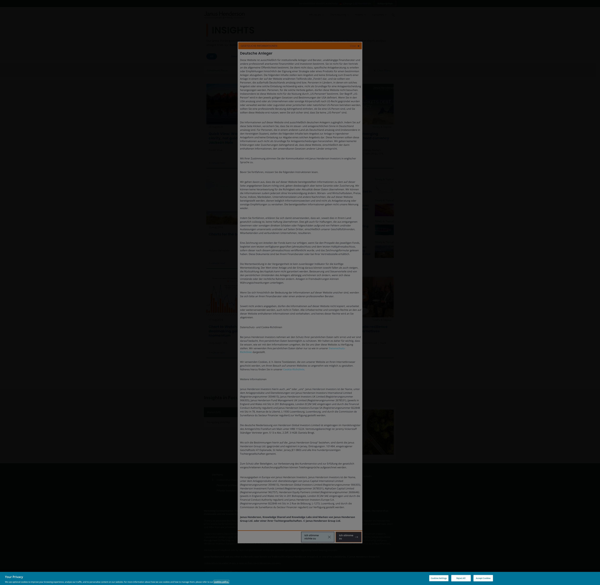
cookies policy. (221, 581)
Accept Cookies (483, 578)
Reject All (460, 578)
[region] (300, 578)
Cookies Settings (439, 578)
